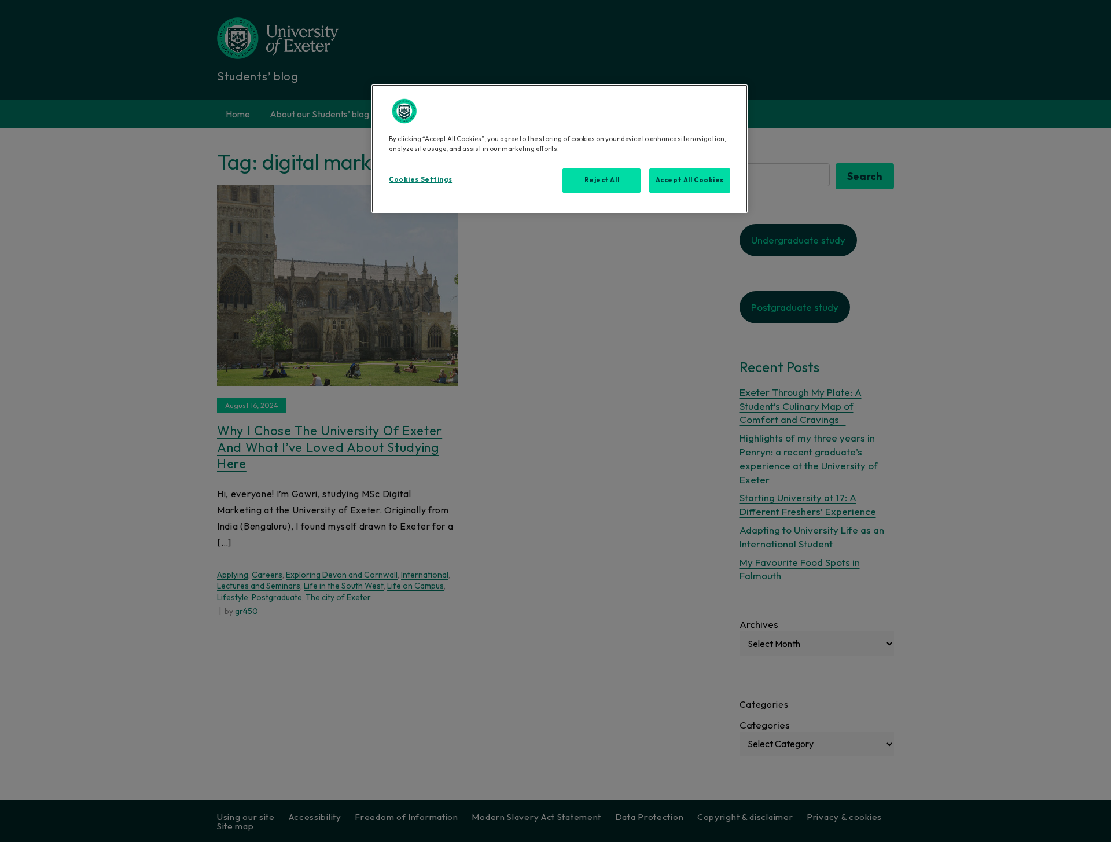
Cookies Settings (420, 179)
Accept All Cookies (690, 180)
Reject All (602, 180)
